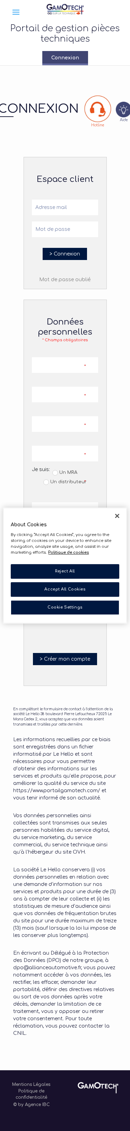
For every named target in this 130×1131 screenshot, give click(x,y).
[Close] (117, 515)
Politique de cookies (68, 552)
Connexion (65, 57)
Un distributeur (68, 481)
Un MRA (67, 472)
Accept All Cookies (64, 589)
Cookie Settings (65, 607)
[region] (65, 565)
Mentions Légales (31, 1084)
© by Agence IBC (31, 1104)
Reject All (65, 571)
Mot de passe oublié (64, 279)
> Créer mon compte (65, 659)
